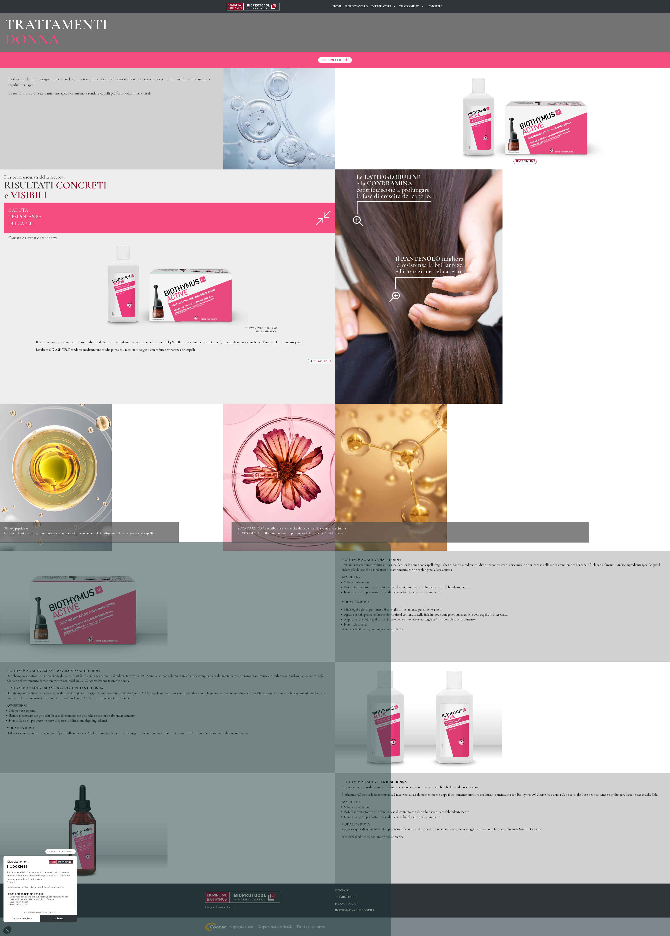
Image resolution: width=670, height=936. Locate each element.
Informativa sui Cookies (354, 910)
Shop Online (525, 161)
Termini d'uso (346, 897)
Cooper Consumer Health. (275, 926)
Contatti (342, 890)
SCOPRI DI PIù (335, 60)
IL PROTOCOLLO (356, 6)
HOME (337, 6)
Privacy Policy (346, 903)
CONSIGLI (435, 6)
